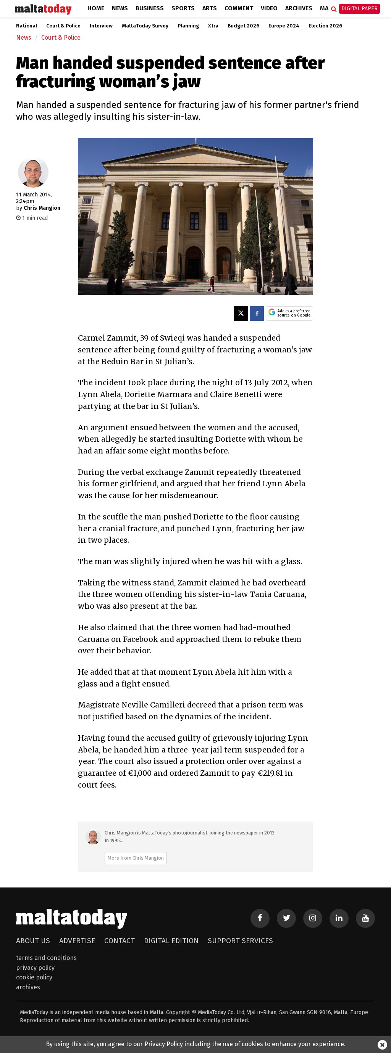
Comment (239, 8)
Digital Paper (359, 8)
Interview (101, 26)
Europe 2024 (283, 26)
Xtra (213, 26)
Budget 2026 (243, 26)
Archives (298, 8)
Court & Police (63, 26)
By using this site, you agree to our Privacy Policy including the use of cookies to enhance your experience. (196, 1044)
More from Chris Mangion (136, 858)
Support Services (240, 940)
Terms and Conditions (46, 957)
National (26, 26)
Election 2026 (325, 26)
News (120, 8)
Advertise (77, 940)
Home (95, 8)
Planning (188, 26)
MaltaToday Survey (145, 26)
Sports (183, 8)
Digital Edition (171, 940)
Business (150, 8)
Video (269, 8)
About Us (33, 940)
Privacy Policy (35, 967)
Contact (119, 940)
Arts (209, 8)
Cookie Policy (34, 977)
